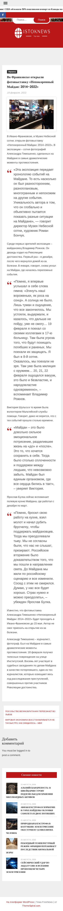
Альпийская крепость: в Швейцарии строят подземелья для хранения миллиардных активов (29, 792)
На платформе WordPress (20, 902)
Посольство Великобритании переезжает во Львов (30, 713)
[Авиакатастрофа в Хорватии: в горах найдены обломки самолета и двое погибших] (11, 807)
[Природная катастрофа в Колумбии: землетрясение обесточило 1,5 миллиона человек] (11, 824)
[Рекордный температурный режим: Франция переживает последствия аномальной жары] (11, 843)
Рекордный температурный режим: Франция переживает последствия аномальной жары (31, 848)
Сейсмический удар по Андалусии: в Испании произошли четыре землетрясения (27, 867)
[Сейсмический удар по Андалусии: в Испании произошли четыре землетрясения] (11, 863)
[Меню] (5, 3)
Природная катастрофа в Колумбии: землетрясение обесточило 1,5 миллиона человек (30, 828)
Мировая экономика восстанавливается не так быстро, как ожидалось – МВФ (30, 721)
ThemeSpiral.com (31, 905)
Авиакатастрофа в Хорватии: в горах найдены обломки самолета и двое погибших (38, 810)
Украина (12, 72)
